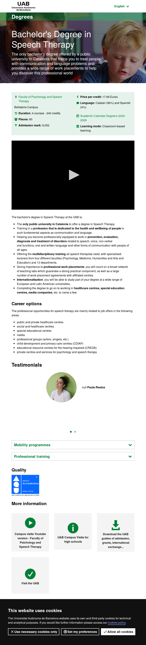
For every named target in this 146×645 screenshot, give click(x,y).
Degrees (22, 16)
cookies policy (117, 622)
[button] (73, 175)
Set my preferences (82, 631)
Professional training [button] (32, 456)
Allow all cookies (120, 631)
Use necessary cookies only (35, 631)
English (124, 6)
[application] (73, 175)
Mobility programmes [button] (32, 444)
